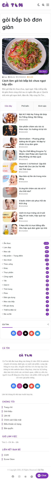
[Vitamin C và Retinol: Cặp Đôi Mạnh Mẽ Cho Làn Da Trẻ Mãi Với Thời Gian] (10, 167)
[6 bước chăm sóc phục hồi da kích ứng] (10, 204)
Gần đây (8, 106)
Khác (6, 268)
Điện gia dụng (9, 297)
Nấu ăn (12, 77)
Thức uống (8, 264)
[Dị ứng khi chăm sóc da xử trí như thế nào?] (10, 192)
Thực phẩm (8, 272)
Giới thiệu (8, 411)
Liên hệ (7, 416)
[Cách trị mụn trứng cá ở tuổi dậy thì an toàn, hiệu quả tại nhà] (10, 217)
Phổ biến (25, 106)
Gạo (5, 77)
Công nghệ (8, 277)
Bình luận (42, 106)
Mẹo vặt (7, 252)
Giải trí (6, 285)
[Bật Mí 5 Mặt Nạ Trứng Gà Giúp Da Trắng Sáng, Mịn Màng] (10, 118)
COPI (6, 455)
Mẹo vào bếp (9, 302)
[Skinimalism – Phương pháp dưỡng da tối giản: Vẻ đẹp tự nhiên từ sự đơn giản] (10, 142)
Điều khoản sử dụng (12, 424)
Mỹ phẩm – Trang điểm (13, 256)
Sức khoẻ (8, 260)
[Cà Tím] (12, 5)
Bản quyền (8, 428)
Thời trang (8, 289)
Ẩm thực (7, 243)
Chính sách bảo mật (12, 420)
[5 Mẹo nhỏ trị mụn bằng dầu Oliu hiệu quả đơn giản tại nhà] (10, 229)
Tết (5, 281)
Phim (6, 293)
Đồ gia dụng (9, 306)
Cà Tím (41, 470)
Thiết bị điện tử (10, 310)
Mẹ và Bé (8, 314)
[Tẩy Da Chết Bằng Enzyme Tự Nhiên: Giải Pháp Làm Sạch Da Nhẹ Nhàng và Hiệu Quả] (10, 155)
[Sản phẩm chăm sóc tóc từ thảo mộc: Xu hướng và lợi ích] (10, 130)
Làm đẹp (7, 247)
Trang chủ (8, 407)
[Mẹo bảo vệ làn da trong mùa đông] (10, 180)
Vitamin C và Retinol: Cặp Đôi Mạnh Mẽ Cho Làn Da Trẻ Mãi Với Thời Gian (32, 166)
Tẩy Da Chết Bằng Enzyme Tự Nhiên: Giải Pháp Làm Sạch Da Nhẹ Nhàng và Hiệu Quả (33, 154)
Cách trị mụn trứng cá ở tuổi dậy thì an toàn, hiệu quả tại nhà (32, 216)
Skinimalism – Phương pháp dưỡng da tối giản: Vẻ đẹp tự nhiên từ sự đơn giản (32, 141)
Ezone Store (9, 459)
